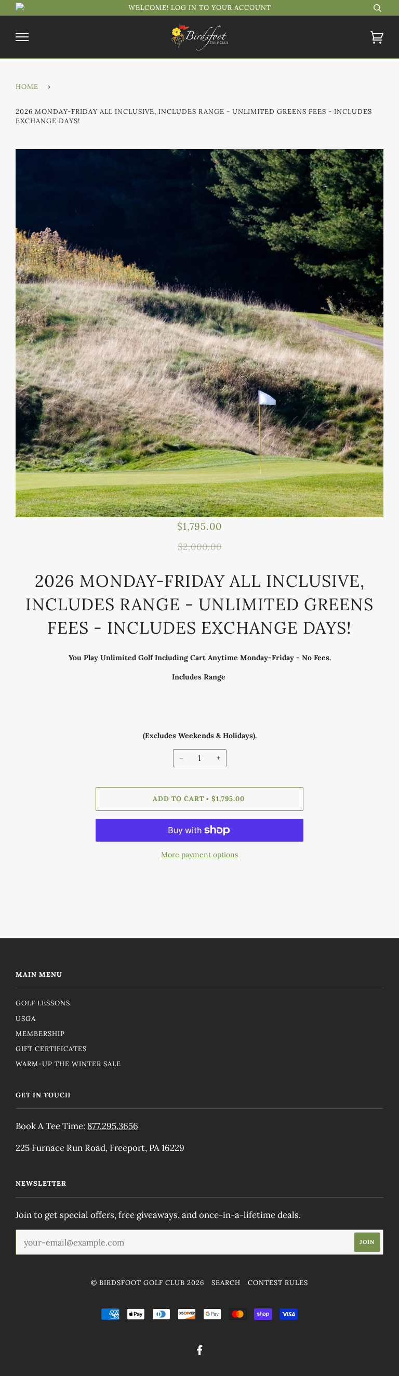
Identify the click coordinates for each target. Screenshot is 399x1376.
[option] (199, 333)
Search (226, 1282)
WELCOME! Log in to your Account (199, 7)
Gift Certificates (51, 1048)
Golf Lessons (43, 1003)
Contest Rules (278, 1282)
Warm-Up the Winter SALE (68, 1063)
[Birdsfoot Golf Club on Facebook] (199, 1351)
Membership (40, 1033)
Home (27, 86)
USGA (26, 1018)
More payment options (199, 854)
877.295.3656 (112, 1126)
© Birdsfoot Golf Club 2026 (147, 1282)
